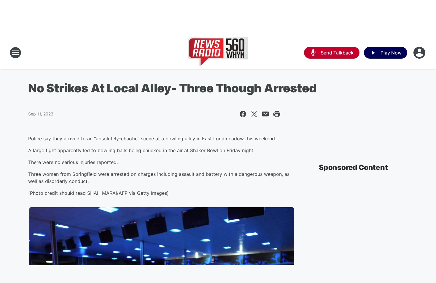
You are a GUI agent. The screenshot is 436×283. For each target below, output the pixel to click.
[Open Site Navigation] (15, 53)
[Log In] (420, 53)
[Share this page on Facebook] (243, 114)
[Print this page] (277, 114)
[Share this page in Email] (265, 114)
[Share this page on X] (254, 114)
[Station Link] (218, 52)
